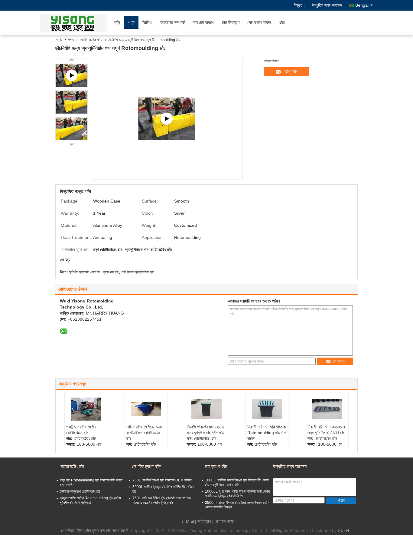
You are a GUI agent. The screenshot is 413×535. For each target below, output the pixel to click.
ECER (343, 530)
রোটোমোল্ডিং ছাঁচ (91, 39)
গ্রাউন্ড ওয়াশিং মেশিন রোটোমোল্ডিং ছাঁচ (81, 429)
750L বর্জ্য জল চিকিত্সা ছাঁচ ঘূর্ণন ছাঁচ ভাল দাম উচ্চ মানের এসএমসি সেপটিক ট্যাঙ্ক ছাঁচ (161, 500)
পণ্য (131, 22)
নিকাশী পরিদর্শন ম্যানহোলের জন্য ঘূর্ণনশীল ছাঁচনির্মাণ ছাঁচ (205, 429)
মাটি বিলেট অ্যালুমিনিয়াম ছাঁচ (138, 272)
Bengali (362, 5)
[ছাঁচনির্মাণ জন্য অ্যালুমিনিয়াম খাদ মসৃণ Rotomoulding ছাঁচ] (71, 102)
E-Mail (188, 521)
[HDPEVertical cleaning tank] (166, 119)
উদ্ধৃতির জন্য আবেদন (327, 5)
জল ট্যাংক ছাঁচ (216, 466)
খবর (282, 22)
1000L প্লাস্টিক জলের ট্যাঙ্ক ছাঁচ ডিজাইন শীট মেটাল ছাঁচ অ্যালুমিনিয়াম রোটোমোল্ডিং (237, 482)
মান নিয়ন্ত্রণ (230, 22)
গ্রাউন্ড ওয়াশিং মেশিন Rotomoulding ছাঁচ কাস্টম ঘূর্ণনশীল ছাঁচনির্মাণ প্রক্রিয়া (90, 500)
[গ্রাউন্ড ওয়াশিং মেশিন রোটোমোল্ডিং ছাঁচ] (86, 409)
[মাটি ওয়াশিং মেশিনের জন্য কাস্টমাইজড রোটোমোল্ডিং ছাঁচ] (146, 409)
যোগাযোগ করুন (259, 22)
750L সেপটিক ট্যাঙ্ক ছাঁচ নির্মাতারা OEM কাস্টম (162, 480)
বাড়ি (117, 22)
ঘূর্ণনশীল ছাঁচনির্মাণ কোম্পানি (84, 272)
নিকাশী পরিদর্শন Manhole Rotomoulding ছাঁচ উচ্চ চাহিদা (266, 432)
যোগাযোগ (291, 71)
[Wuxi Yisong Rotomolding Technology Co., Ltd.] (75, 23)
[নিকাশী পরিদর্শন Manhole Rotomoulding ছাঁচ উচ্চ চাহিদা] (267, 409)
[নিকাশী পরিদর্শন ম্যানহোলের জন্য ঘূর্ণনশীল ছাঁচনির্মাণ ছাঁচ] (206, 409)
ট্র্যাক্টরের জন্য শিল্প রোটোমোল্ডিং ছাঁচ (80, 491)
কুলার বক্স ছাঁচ (111, 272)
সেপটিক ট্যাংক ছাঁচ (146, 466)
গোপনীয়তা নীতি (72, 530)
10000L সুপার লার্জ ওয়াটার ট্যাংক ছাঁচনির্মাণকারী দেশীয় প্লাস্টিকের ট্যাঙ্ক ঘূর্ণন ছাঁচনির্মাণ (237, 493)
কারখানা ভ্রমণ (203, 22)
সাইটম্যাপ (204, 521)
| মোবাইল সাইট (223, 521)
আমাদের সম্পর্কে (172, 22)
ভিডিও (147, 22)
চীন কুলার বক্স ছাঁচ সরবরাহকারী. (108, 530)
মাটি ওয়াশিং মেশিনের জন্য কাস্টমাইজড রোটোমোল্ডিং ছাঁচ (144, 432)
